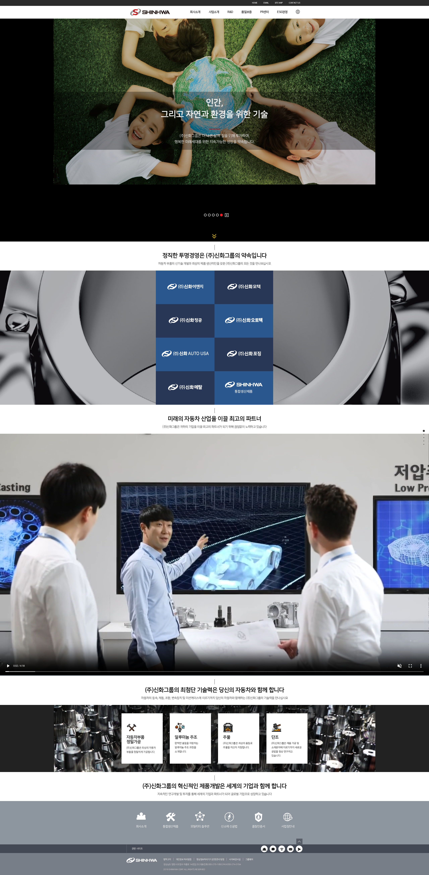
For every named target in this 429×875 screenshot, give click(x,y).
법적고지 (167, 859)
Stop (227, 215)
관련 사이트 (137, 848)
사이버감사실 (234, 859)
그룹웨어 (249, 859)
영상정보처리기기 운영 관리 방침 (210, 859)
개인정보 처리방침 (184, 859)
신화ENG (150, 12)
